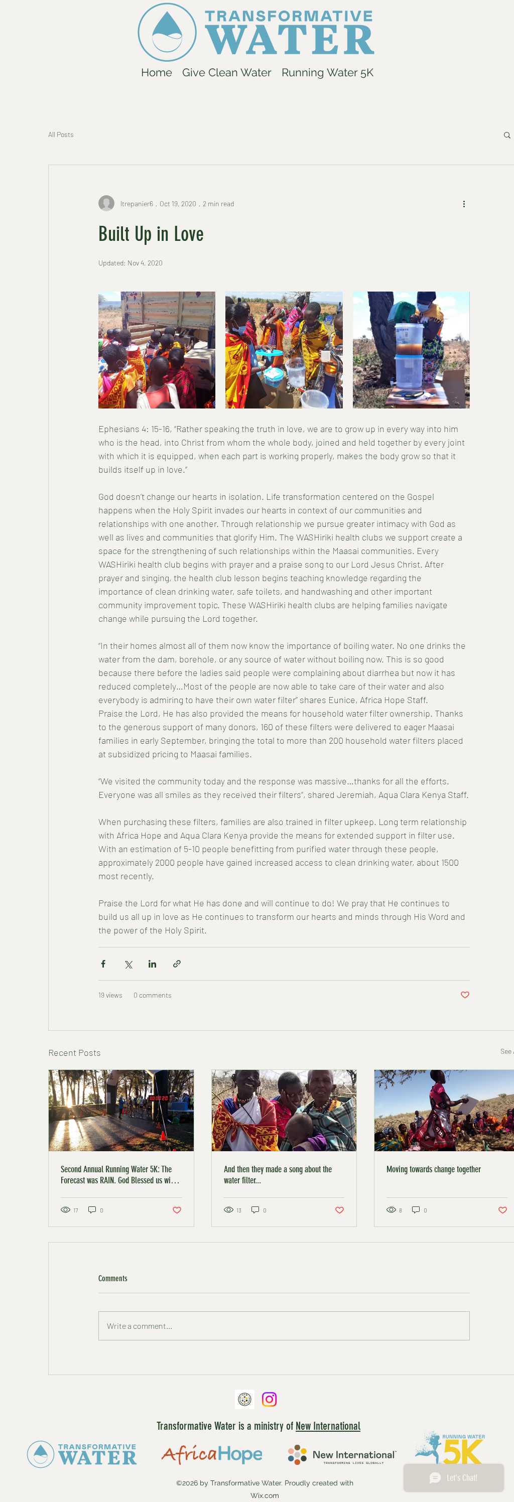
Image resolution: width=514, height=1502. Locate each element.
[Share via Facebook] (103, 964)
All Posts (61, 134)
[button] (507, 134)
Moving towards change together (434, 1169)
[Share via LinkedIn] (152, 964)
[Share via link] (177, 964)
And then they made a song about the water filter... (278, 1175)
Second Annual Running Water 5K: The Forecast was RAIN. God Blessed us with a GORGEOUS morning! (118, 1175)
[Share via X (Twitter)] (128, 964)
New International (328, 1426)
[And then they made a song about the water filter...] (284, 1110)
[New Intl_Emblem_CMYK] (244, 1399)
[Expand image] (156, 350)
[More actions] (464, 203)
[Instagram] (269, 1399)
